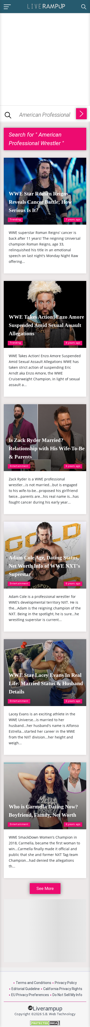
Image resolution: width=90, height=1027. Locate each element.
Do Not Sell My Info (67, 995)
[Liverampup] (46, 6)
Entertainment (19, 466)
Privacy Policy (66, 983)
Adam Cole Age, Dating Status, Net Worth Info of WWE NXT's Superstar (44, 566)
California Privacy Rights (62, 989)
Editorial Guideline (26, 989)
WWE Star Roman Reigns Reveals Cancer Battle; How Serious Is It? (40, 202)
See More (45, 888)
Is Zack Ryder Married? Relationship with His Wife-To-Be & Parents (46, 448)
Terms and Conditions (33, 983)
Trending (15, 219)
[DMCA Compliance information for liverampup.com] (45, 1023)
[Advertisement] (45, 58)
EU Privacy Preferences (30, 995)
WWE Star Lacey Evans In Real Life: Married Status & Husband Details (46, 683)
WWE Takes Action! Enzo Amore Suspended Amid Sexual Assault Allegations (46, 325)
